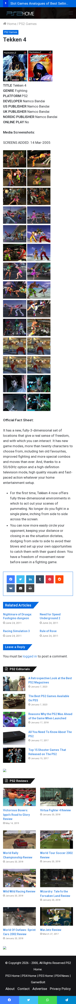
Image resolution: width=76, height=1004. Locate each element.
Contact (23, 989)
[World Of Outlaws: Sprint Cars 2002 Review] (19, 916)
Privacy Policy (60, 989)
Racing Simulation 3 (16, 631)
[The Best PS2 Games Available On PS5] (14, 701)
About (10, 989)
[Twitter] (20, 579)
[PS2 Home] (19, 13)
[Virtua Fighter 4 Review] (56, 797)
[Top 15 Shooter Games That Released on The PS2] (14, 755)
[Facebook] (11, 579)
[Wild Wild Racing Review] (19, 878)
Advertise (39, 989)
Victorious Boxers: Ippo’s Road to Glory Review (16, 815)
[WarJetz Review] (56, 916)
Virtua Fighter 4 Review (55, 810)
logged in (30, 656)
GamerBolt (38, 982)
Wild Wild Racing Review (19, 891)
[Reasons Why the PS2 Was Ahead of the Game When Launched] (14, 719)
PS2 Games (28, 24)
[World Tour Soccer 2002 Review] (56, 839)
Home (11, 24)
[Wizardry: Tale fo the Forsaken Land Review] (56, 878)
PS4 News (62, 976)
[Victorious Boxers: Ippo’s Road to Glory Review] (19, 797)
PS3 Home (12, 976)
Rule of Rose (48, 631)
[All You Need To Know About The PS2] (14, 737)
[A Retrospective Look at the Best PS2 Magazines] (14, 683)
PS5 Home (46, 976)
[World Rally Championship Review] (19, 839)
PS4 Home (29, 976)
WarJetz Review (50, 930)
